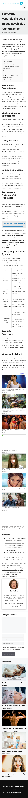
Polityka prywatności (8, 786)
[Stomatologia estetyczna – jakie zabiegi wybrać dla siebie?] (14, 764)
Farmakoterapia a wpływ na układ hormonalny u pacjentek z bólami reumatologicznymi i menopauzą (11, 574)
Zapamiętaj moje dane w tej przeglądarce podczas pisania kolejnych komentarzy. (13, 648)
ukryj (11, 61)
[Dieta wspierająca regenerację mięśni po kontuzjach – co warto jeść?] (14, 718)
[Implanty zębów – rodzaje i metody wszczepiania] (14, 741)
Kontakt (17, 786)
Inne (5, 563)
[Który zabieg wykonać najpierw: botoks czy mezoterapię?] (14, 695)
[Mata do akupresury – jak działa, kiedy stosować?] (14, 673)
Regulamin (22, 786)
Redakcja (14, 789)
